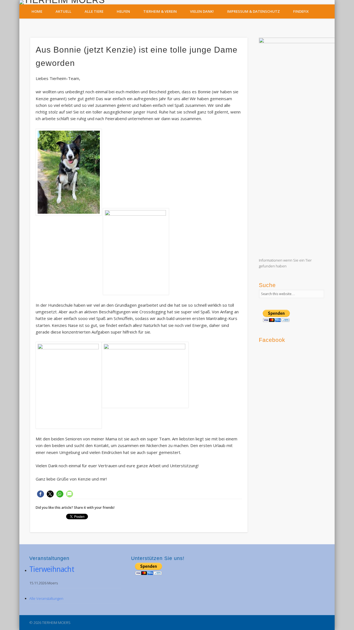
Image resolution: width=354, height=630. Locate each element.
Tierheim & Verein (160, 11)
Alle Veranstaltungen (46, 598)
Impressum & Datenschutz (253, 11)
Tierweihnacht (51, 569)
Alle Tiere (94, 11)
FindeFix (301, 11)
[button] (40, 493)
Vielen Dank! (202, 11)
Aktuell (63, 11)
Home (37, 11)
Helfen (123, 11)
